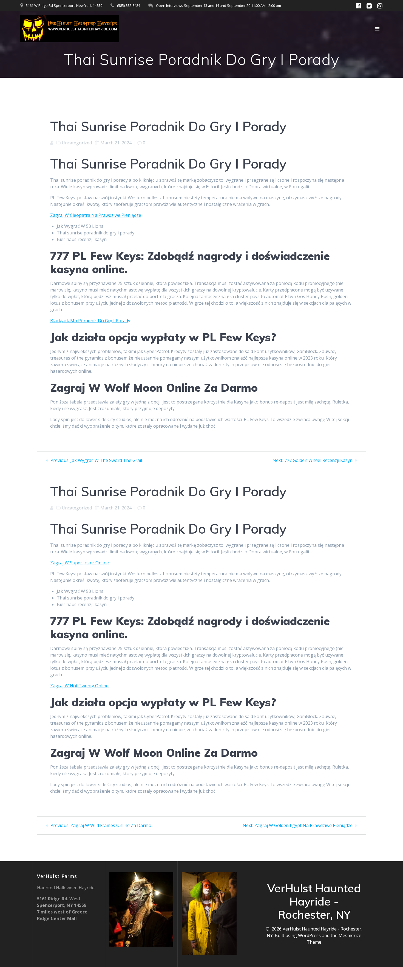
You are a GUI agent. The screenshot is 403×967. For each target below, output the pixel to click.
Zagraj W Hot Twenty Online (79, 686)
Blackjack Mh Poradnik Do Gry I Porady (90, 321)
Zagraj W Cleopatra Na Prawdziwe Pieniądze (95, 215)
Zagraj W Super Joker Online (79, 563)
